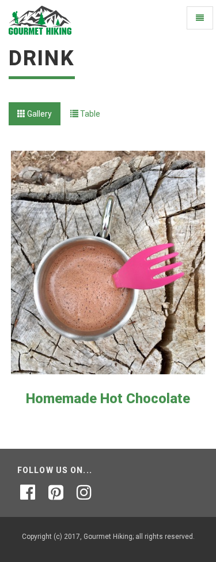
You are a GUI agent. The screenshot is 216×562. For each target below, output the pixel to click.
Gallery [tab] (38, 113)
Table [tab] (89, 113)
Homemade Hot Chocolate (108, 398)
